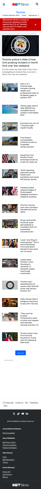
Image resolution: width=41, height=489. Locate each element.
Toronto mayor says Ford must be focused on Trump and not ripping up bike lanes (29, 338)
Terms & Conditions (9, 445)
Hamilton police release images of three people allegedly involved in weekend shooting (29, 192)
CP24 (5, 457)
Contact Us (19, 402)
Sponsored (33, 15)
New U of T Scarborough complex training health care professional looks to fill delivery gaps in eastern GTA (29, 91)
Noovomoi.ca (7, 474)
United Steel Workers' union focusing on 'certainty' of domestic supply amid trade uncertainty (27, 267)
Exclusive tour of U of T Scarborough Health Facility (29, 125)
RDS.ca (5, 477)
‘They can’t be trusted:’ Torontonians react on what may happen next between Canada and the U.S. (29, 319)
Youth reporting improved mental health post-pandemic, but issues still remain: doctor (29, 174)
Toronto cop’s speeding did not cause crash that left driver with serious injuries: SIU (29, 286)
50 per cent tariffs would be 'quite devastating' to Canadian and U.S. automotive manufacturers (28, 226)
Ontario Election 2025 (11, 15)
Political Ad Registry (10, 448)
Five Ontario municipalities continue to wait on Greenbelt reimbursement (28, 142)
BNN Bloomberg (8, 460)
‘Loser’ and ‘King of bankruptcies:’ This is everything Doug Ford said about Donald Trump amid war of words (29, 245)
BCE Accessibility (9, 433)
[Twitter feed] (14, 413)
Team (5, 405)
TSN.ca (5, 462)
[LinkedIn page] (27, 413)
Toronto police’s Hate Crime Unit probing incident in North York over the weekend (20, 62)
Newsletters (34, 402)
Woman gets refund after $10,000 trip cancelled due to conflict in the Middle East (29, 110)
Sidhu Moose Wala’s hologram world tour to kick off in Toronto (29, 301)
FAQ (26, 402)
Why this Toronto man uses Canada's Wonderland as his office (29, 208)
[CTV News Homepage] (20, 4)
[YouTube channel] (22, 413)
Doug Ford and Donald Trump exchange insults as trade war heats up (29, 158)
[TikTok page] (18, 413)
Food (24, 15)
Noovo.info (6, 472)
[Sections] (4, 4)
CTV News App (8, 402)
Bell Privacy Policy (9, 442)
